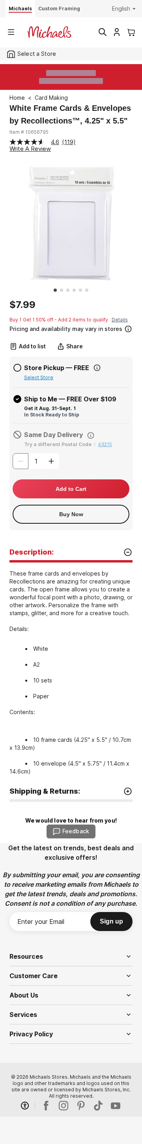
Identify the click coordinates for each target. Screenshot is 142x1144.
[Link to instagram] (63, 1105)
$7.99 (22, 304)
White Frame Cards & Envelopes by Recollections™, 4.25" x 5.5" (70, 114)
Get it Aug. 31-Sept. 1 (50, 408)
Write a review (30, 149)
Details (120, 320)
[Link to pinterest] (81, 1105)
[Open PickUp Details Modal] (97, 367)
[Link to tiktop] (98, 1105)
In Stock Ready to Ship (51, 415)
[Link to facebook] (46, 1105)
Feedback (75, 831)
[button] (70, 328)
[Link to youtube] (115, 1105)
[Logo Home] (49, 32)
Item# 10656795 (29, 132)
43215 (105, 444)
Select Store (38, 377)
